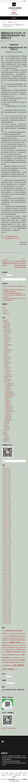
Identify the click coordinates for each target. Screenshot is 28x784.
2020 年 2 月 (6, 580)
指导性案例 (7, 344)
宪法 (5, 355)
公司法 (5, 339)
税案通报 (14, 776)
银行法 (6, 428)
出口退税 (19, 633)
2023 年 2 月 (6, 517)
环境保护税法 (8, 407)
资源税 (13, 660)
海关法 (5, 364)
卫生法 (5, 348)
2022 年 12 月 (6, 520)
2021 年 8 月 (6, 548)
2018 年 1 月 (6, 615)
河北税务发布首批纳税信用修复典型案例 (12, 293)
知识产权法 (6, 367)
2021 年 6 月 (6, 552)
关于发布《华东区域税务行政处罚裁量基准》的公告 (13, 756)
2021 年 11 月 (6, 543)
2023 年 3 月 (6, 515)
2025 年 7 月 (6, 481)
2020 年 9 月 (6, 567)
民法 (5, 360)
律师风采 (5, 322)
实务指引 (7, 400)
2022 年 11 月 (6, 522)
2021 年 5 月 (6, 553)
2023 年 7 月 (6, 508)
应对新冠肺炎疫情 (12, 645)
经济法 (4, 434)
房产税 (6, 402)
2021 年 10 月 (6, 545)
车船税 (18, 660)
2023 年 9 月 (6, 504)
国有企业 (7, 341)
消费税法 (7, 406)
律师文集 (6, 323)
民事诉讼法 (5, 325)
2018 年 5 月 (6, 613)
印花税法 (7, 388)
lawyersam (13, 40)
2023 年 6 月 (6, 510)
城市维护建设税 (8, 393)
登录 (4, 308)
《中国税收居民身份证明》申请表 (10, 238)
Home (4, 22)
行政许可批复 (22, 657)
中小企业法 (6, 332)
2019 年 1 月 (6, 599)
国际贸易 (6, 353)
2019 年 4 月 (6, 594)
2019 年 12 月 (6, 583)
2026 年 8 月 (6, 467)
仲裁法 (5, 334)
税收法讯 (6, 329)
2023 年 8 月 (6, 506)
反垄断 (4, 320)
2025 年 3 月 (6, 487)
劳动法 (5, 346)
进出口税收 (11, 662)
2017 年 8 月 (6, 623)
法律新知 (5, 327)
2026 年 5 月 (6, 469)
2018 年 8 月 (6, 608)
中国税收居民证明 (9, 252)
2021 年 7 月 (6, 550)
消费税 (10, 652)
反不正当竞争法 (7, 350)
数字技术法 (7, 379)
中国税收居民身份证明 (11, 236)
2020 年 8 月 (6, 569)
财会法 (5, 437)
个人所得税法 (8, 383)
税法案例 (7, 413)
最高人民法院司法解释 (19, 647)
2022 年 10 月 (6, 524)
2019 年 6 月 (6, 590)
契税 (6, 399)
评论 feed (5, 312)
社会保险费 (7, 409)
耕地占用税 (7, 414)
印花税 (12, 636)
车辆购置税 (7, 420)
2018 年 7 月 (6, 609)
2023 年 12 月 (6, 499)
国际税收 (7, 390)
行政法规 (15, 657)
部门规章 (9, 665)
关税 (6, 386)
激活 (16, 773)
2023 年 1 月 (6, 518)
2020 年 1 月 (6, 581)
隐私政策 (3, 774)
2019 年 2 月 (6, 597)
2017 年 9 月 (6, 622)
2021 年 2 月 (6, 559)
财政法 (5, 423)
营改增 (10, 657)
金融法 (5, 427)
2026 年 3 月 (6, 473)
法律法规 (10, 22)
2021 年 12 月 (6, 541)
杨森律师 (13, 649)
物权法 (5, 365)
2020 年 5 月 (6, 574)
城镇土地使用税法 (9, 395)
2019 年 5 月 (6, 592)
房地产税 (7, 404)
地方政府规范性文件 (21, 638)
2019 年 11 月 (6, 585)
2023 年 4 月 (6, 513)
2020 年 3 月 (6, 578)
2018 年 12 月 (6, 601)
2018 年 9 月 (6, 606)
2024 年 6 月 (6, 494)
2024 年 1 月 (6, 497)
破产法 (4, 430)
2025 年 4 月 (6, 485)
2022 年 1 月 (6, 539)
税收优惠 (18, 652)
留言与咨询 (9, 774)
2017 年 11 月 (6, 618)
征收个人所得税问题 (20, 645)
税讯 (4, 432)
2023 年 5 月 (6, 511)
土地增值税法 (8, 392)
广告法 (5, 435)
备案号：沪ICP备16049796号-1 (9, 728)
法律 (18, 649)
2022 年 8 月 (6, 527)
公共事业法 (6, 337)
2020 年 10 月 (6, 566)
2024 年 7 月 (6, 492)
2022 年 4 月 (6, 534)
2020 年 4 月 (6, 576)
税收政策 (19, 654)
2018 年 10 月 (6, 604)
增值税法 (7, 397)
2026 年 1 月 (6, 476)
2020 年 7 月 (6, 571)
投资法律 (6, 357)
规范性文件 (6, 660)
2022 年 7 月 (6, 529)
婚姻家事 (7, 362)
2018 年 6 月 (6, 611)
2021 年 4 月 (6, 555)
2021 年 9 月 (6, 546)
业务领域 (6, 773)
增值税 (14, 642)
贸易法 (5, 425)
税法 (15, 22)
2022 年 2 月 (6, 538)
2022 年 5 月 (6, 532)
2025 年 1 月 (6, 488)
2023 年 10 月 (6, 503)
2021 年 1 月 (6, 560)
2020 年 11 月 (6, 564)
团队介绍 (24, 774)
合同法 (5, 351)
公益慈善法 (7, 371)
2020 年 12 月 (6, 562)
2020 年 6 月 (6, 573)
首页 (2, 773)
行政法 (5, 421)
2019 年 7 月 (6, 588)
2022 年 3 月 (6, 536)
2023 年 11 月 (6, 501)
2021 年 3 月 (6, 557)
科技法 (5, 378)
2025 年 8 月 (6, 480)
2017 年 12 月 (6, 616)
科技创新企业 (7, 376)
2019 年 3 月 (6, 595)
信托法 (5, 336)
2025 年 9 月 (6, 478)
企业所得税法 (8, 385)
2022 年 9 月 (6, 525)
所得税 (14, 252)
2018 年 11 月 (6, 602)
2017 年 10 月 (6, 620)
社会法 (5, 369)
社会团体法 (7, 374)
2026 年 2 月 (6, 474)
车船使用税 (5, 439)
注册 (4, 306)
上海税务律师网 (14, 8)
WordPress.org (6, 313)
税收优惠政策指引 (17, 774)
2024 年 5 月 (6, 496)
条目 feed (5, 310)
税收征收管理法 (8, 411)
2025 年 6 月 (6, 483)
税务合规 (25, 773)
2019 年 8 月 (6, 587)
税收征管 (17, 252)
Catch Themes (16, 780)
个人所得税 (8, 631)
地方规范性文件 (7, 640)
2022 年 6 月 (6, 531)
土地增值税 (12, 638)
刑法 (5, 343)
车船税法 (7, 418)
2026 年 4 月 (6, 471)
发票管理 (20, 636)
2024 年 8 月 (6, 490)
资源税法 (7, 416)
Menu (14, 18)
